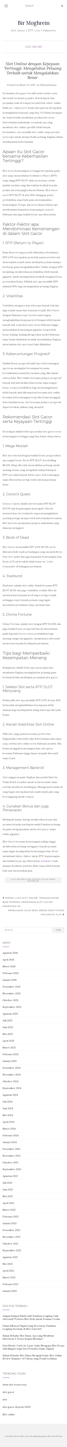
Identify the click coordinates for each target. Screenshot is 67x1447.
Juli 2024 (7, 1101)
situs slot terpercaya (14, 1384)
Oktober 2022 (10, 1243)
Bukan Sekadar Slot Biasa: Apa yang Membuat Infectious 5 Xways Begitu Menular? (28, 1337)
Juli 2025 (7, 1020)
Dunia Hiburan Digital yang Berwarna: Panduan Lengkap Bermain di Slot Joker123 (29, 1327)
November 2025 (12, 993)
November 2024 (12, 1074)
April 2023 (8, 1203)
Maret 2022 (9, 1277)
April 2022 (8, 1270)
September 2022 (12, 1250)
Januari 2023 (9, 1223)
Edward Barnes (48, 85)
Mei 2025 (8, 1034)
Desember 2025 (11, 986)
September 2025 (12, 1007)
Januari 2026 (10, 979)
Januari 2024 (10, 1142)
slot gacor (8, 1392)
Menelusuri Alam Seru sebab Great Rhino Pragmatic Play (36, 912)
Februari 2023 (10, 1216)
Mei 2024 (8, 1115)
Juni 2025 (8, 1027)
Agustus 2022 (10, 1257)
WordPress (57, 1436)
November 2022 (11, 1236)
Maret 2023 (9, 1209)
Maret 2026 (9, 966)
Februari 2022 (10, 1284)
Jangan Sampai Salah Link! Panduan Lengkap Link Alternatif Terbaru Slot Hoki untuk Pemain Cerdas (31, 1317)
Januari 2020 (10, 1291)
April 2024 (8, 1121)
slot (5, 1399)
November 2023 (11, 1155)
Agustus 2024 (10, 1094)
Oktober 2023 (10, 1162)
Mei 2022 (8, 1263)
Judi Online (33, 46)
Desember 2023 (11, 1149)
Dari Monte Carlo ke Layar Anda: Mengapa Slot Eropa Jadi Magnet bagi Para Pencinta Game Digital (33, 1347)
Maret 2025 (9, 1047)
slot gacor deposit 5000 (17, 1407)
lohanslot (46, 861)
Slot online (9, 1414)
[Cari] (62, 5)
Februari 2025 (11, 1054)
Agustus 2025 (10, 1013)
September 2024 (12, 1088)
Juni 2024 (8, 1108)
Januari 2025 (10, 1061)
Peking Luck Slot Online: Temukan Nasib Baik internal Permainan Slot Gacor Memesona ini (31, 902)
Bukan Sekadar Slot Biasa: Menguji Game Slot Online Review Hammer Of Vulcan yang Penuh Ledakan (32, 1357)
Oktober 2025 (10, 1000)
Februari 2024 (11, 1135)
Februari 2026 (11, 973)
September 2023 (12, 1169)
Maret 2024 (9, 1128)
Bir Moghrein (33, 22)
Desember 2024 (11, 1067)
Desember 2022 (11, 1230)
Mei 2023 (8, 1196)
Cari (58, 930)
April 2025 (8, 1040)
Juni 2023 (8, 1189)
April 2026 (8, 959)
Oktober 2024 (10, 1081)
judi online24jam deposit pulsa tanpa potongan (33, 880)
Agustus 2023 (10, 1176)
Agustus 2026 (10, 952)
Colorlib (28, 1436)
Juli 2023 (7, 1182)
